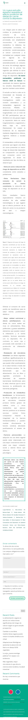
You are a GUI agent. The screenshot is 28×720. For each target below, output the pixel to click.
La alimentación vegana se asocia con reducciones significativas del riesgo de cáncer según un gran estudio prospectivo (13, 623)
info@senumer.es (17, 699)
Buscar (22, 610)
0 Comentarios (14, 24)
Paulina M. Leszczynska (10, 21)
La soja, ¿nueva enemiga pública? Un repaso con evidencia (11, 655)
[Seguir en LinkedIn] (18, 692)
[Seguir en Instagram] (10, 692)
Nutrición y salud (6, 24)
